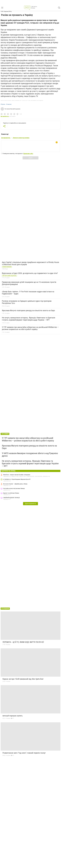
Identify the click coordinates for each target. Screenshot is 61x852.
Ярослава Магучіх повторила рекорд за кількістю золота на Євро (28, 310)
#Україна (3, 104)
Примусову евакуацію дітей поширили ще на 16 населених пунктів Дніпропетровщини (29, 283)
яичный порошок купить (13, 716)
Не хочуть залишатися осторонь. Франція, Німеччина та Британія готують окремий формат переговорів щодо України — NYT (28, 319)
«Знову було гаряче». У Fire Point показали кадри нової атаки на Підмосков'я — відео (28, 292)
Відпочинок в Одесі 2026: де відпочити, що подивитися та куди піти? (30, 273)
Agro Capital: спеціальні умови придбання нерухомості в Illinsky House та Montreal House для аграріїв (30, 263)
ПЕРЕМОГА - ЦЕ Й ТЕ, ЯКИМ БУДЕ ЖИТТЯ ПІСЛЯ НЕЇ (23, 642)
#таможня (8, 104)
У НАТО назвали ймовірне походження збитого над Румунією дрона (30, 454)
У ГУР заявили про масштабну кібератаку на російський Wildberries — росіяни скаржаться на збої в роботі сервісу (30, 328)
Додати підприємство (30, 503)
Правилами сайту (28, 153)
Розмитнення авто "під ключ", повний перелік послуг (24, 753)
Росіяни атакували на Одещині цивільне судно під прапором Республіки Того (26, 302)
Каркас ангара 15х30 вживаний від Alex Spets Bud (23, 679)
